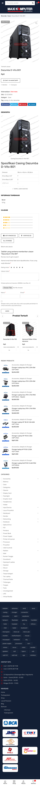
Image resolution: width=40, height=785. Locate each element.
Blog (2, 704)
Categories (6, 487)
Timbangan (6, 582)
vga (23, 655)
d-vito (11, 100)
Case (9, 16)
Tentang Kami (5, 695)
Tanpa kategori (8, 574)
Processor (6, 542)
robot (23, 647)
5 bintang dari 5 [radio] (23, 268)
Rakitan (5, 551)
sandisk (32, 647)
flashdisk (15, 620)
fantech (5, 620)
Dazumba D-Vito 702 (10, 339)
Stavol (5, 568)
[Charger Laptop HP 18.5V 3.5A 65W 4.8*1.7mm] (5, 423)
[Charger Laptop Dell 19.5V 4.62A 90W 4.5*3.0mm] (5, 464)
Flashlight (6, 496)
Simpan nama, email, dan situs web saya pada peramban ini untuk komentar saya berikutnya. (19, 304)
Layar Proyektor (8, 510)
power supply (7, 643)
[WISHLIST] (18, 347)
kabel (14, 628)
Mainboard (6, 513)
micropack (6, 632)
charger (14, 612)
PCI (4, 528)
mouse (27, 636)
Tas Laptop (6, 576)
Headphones (7, 502)
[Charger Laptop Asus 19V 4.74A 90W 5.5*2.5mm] (5, 409)
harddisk (34, 620)
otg (26, 640)
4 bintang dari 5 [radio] (20, 268)
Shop (3, 698)
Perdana (6, 530)
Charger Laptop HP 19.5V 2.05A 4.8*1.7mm (22, 437)
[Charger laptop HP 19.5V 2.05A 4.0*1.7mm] (5, 450)
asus (33, 608)
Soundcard (6, 559)
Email (22, 292)
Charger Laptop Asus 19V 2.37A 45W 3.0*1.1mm (23, 368)
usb (33, 651)
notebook (17, 640)
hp (24, 624)
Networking (7, 519)
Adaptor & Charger (26, 365)
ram (28, 643)
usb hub (14, 655)
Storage (5, 571)
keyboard (24, 628)
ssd (14, 651)
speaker (5, 651)
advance (15, 608)
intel (5, 628)
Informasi (7, 710)
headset (14, 624)
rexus (14, 647)
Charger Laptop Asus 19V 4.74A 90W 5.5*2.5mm (24, 409)
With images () (10, 235)
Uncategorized (8, 591)
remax (5, 647)
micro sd (16, 632)
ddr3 (15, 616)
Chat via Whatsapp (11, 80)
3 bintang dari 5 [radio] (17, 268)
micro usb (26, 632)
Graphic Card (7, 499)
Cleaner (5, 490)
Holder (5, 505)
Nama (3, 292)
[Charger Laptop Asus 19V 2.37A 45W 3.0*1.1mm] (5, 368)
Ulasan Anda (5, 271)
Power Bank (7, 533)
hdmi (5, 624)
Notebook (6, 522)
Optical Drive (7, 525)
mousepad (6, 640)
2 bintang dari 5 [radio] (14, 268)
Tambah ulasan (5, 66)
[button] (36, 23)
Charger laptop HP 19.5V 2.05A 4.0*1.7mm (22, 450)
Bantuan (4, 707)
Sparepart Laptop (9, 562)
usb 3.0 (5, 655)
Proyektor (6, 545)
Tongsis (5, 585)
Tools (5, 588)
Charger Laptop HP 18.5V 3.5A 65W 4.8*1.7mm (23, 423)
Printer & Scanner (9, 539)
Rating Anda (5, 267)
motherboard (16, 636)
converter (6, 616)
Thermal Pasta (8, 579)
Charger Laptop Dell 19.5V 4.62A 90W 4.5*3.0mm (24, 464)
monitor (5, 636)
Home (3, 692)
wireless (33, 655)
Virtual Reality (7, 596)
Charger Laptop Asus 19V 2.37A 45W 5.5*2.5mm (23, 382)
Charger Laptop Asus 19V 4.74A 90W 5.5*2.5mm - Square (24, 396)
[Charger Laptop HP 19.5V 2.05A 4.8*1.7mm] (5, 437)
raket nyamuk (7, 548)
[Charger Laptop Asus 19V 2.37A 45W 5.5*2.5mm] (5, 382)
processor (18, 643)
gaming (24, 620)
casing (6, 100)
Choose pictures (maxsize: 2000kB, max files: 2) (15, 283)
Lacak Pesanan (6, 701)
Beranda (4, 16)
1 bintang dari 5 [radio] (12, 268)
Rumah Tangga (8, 556)
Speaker (6, 565)
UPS (4, 594)
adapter (5, 608)
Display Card (7, 493)
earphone (25, 616)
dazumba (16, 100)
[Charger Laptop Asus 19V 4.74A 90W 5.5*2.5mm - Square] (5, 396)
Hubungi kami (8, 713)
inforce (33, 624)
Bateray (5, 482)
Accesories (15, 365)
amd (24, 608)
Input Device (7, 507)
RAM (4, 553)
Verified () (27, 235)
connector (24, 612)
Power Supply (7, 536)
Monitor (5, 516)
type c (24, 651)
